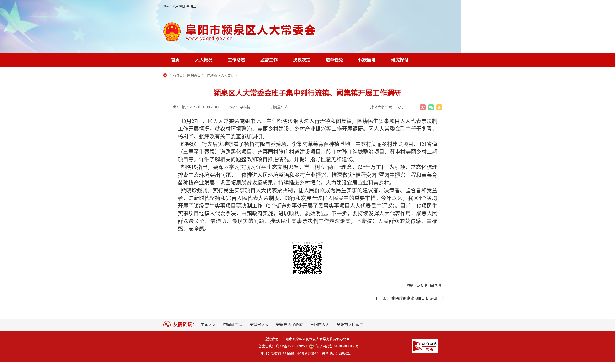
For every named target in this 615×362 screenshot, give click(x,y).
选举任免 (334, 60)
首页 (175, 60)
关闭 (438, 285)
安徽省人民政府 (289, 325)
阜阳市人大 (319, 325)
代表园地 (367, 60)
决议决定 (301, 60)
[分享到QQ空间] (439, 107)
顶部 (410, 285)
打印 (424, 285)
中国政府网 (232, 325)
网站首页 (194, 75)
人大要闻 (227, 75)
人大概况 (203, 60)
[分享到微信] (431, 107)
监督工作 (269, 60)
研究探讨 (399, 60)
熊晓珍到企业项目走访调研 (414, 298)
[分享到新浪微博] (423, 107)
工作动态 (236, 60)
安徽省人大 (259, 325)
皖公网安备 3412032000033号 (336, 346)
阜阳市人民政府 (350, 325)
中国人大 (208, 325)
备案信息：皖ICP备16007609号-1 (283, 346)
